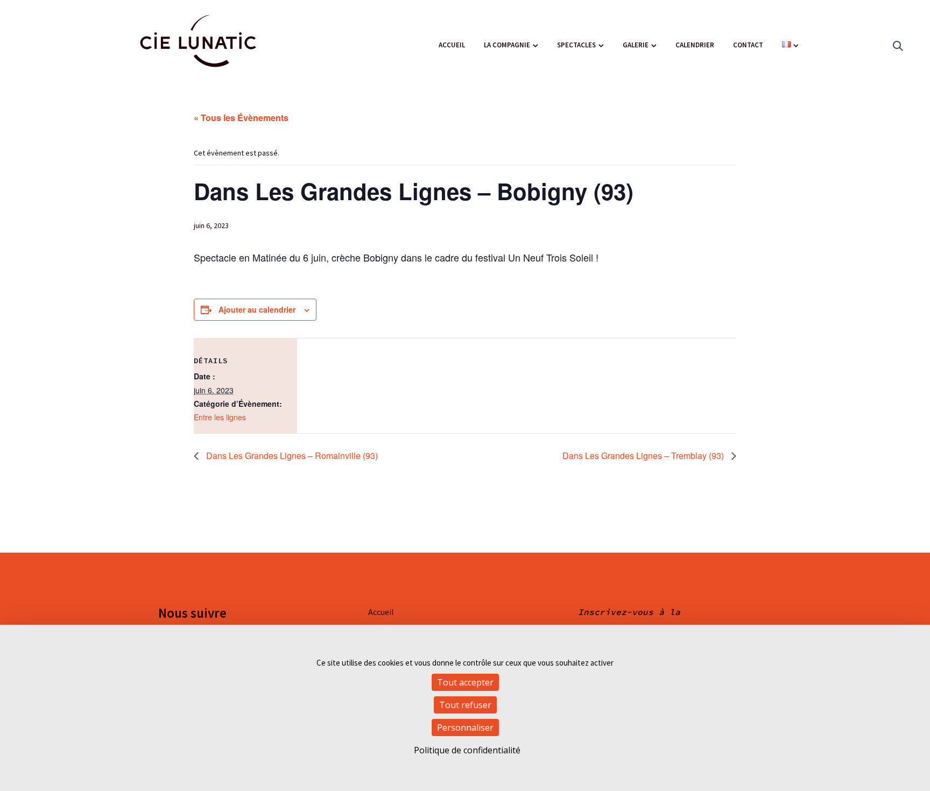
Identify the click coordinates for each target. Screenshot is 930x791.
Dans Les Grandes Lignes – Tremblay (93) (644, 455)
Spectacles (576, 45)
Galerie (636, 45)
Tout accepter (465, 682)
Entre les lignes (220, 417)
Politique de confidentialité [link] (467, 750)
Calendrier (694, 45)
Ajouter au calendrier (257, 309)
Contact (748, 45)
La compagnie (507, 45)
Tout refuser (465, 705)
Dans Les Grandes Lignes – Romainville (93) (291, 455)
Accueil (452, 45)
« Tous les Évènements (241, 117)
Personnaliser (465, 727)
